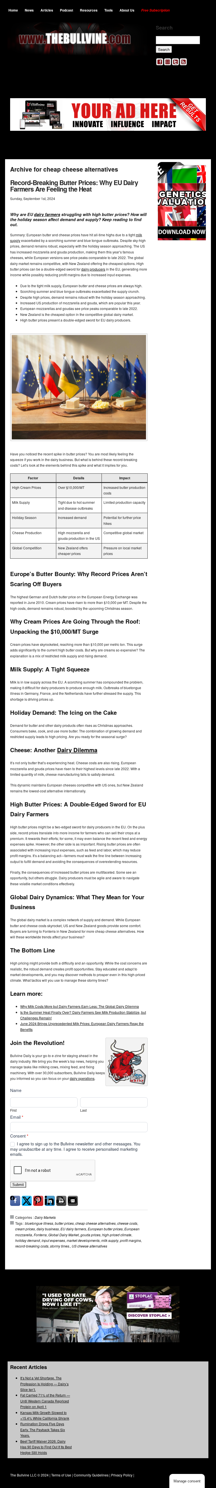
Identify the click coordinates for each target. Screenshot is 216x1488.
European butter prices (105, 1228)
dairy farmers (47, 214)
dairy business (48, 1228)
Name (15, 1090)
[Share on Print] (61, 1201)
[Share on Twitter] (27, 1201)
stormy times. (60, 1246)
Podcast (66, 10)
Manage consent (187, 1481)
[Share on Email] (73, 1201)
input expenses (53, 1240)
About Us (127, 10)
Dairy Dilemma (77, 750)
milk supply (109, 1240)
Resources (89, 10)
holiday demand (27, 1240)
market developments (83, 1240)
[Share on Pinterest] (38, 1201)
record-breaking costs (31, 1246)
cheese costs (127, 1223)
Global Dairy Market (63, 1234)
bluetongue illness (39, 1223)
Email (16, 1117)
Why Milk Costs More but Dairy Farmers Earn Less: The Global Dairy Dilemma (79, 1006)
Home (13, 10)
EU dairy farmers (73, 1228)
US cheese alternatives (89, 1246)
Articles (46, 10)
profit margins (130, 1240)
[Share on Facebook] (15, 1201)
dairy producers (93, 269)
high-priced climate (116, 1234)
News (29, 10)
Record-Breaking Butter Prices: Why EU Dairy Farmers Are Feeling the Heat (74, 186)
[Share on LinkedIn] (50, 1201)
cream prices (25, 1228)
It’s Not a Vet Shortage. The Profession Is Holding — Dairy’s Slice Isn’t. (44, 1383)
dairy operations (82, 1078)
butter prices (64, 1223)
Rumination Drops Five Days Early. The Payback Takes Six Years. (42, 1429)
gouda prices (90, 1234)
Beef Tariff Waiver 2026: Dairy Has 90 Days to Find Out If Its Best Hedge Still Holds (46, 1447)
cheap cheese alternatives (95, 1223)
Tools (108, 10)
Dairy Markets (45, 1217)
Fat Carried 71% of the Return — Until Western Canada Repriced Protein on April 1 (45, 1401)
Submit (18, 1185)
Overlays (198, 170)
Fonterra (40, 1234)
